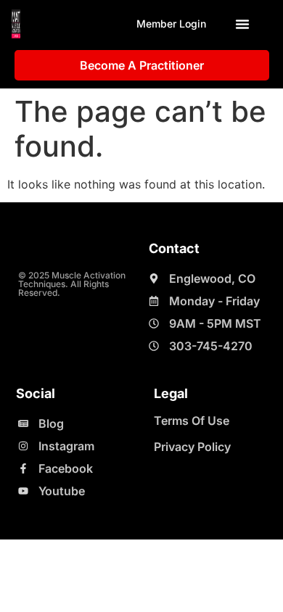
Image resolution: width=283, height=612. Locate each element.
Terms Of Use (191, 420)
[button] (242, 24)
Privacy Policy (192, 446)
